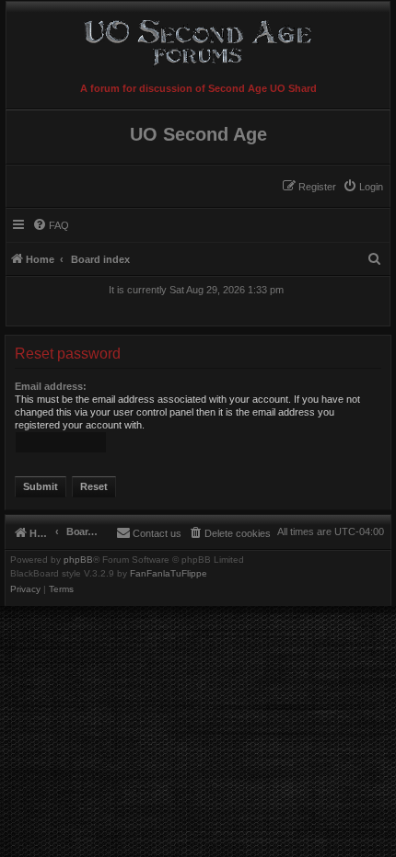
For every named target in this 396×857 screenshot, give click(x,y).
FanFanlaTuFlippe (168, 573)
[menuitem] (363, 187)
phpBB (78, 560)
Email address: (51, 386)
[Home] (198, 39)
